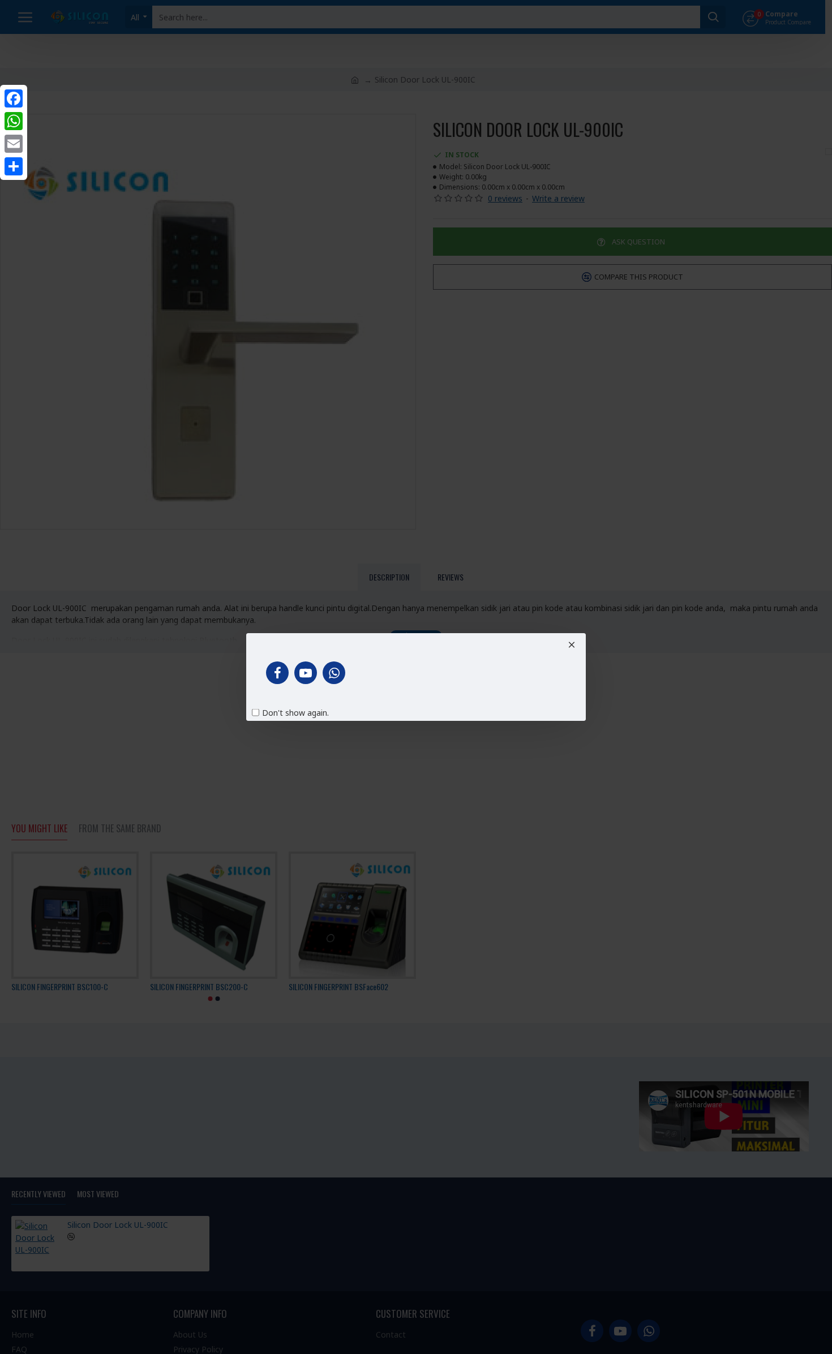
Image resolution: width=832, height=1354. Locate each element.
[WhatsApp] (13, 121)
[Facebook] (13, 98)
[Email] (13, 143)
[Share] (13, 166)
